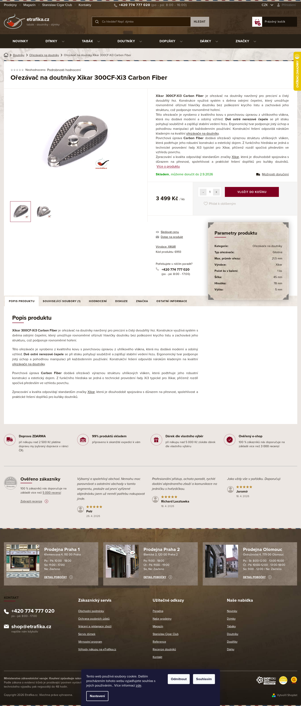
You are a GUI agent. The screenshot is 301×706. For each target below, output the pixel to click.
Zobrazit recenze (31, 501)
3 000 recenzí (270, 446)
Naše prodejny (162, 618)
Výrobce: (166, 246)
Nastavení (97, 696)
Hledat (200, 21)
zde (138, 685)
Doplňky (232, 641)
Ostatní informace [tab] (171, 301)
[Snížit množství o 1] (203, 192)
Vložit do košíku (251, 192)
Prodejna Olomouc (262, 549)
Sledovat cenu (170, 232)
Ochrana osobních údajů (94, 618)
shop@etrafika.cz (31, 627)
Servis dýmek (86, 634)
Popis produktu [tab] (22, 301)
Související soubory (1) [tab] (62, 301)
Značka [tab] (142, 301)
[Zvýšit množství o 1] (216, 192)
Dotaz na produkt (172, 237)
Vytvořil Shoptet (287, 695)
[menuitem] (20, 41)
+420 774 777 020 (175, 269)
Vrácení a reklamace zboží (95, 626)
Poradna (158, 611)
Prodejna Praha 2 (162, 549)
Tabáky (231, 626)
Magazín (29, 5)
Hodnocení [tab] (98, 301)
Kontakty (85, 5)
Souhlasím (204, 679)
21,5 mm (277, 258)
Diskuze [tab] (121, 301)
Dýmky (231, 618)
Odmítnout (179, 679)
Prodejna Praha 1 (62, 549)
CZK (265, 5)
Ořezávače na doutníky (267, 246)
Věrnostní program (90, 641)
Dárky (230, 649)
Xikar (235, 157)
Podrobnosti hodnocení (64, 70)
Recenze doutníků (164, 649)
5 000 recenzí (52, 492)
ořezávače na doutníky (202, 133)
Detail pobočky (55, 577)
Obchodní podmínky (91, 611)
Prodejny (10, 5)
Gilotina (277, 252)
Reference (159, 641)
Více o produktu (168, 166)
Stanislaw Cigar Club (57, 5)
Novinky (232, 611)
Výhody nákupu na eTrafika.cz (97, 649)
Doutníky (232, 634)
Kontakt (157, 657)
